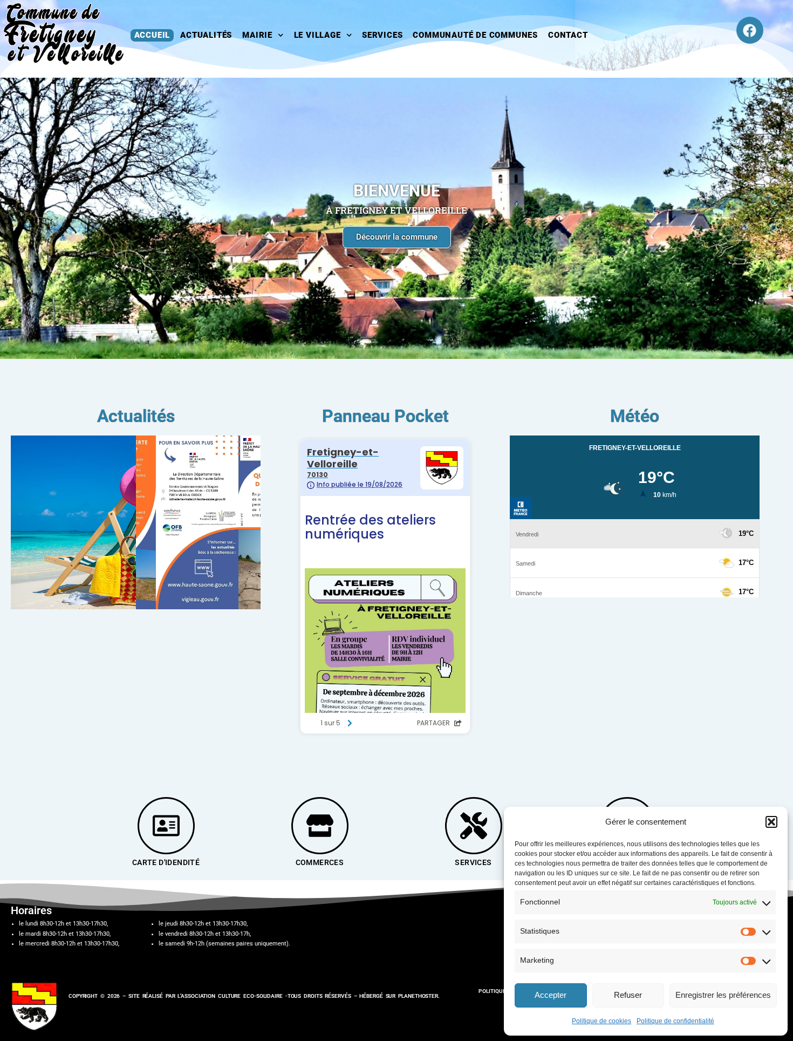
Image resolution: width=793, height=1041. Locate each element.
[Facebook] (749, 30)
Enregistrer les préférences (723, 994)
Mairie (257, 35)
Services (382, 35)
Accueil (152, 35)
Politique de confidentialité (675, 1021)
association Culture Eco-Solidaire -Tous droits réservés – (270, 996)
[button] (771, 822)
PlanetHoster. (419, 996)
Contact (568, 35)
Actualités (206, 35)
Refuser (628, 994)
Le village (317, 35)
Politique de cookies (601, 1021)
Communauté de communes (475, 35)
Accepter (550, 994)
